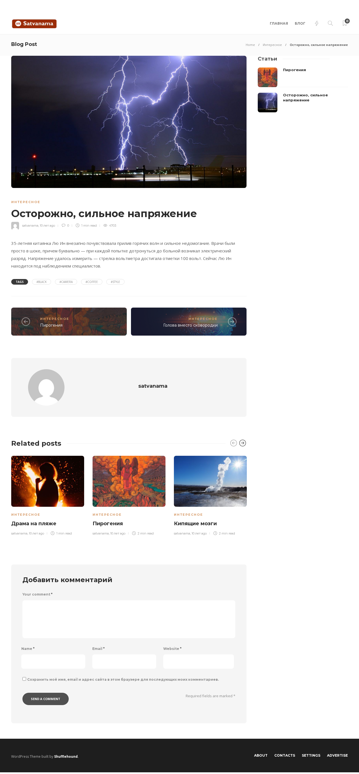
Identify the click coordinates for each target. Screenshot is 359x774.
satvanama (30, 225)
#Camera (66, 282)
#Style (115, 282)
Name (27, 649)
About (261, 755)
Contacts (284, 755)
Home (250, 45)
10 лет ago (47, 225)
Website (172, 649)
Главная (279, 23)
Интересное (272, 45)
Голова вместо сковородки (190, 325)
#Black (41, 282)
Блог (300, 23)
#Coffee (92, 282)
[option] (47, 495)
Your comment (37, 594)
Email (98, 649)
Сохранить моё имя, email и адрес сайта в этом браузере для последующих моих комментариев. (123, 679)
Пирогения (51, 325)
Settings (311, 755)
